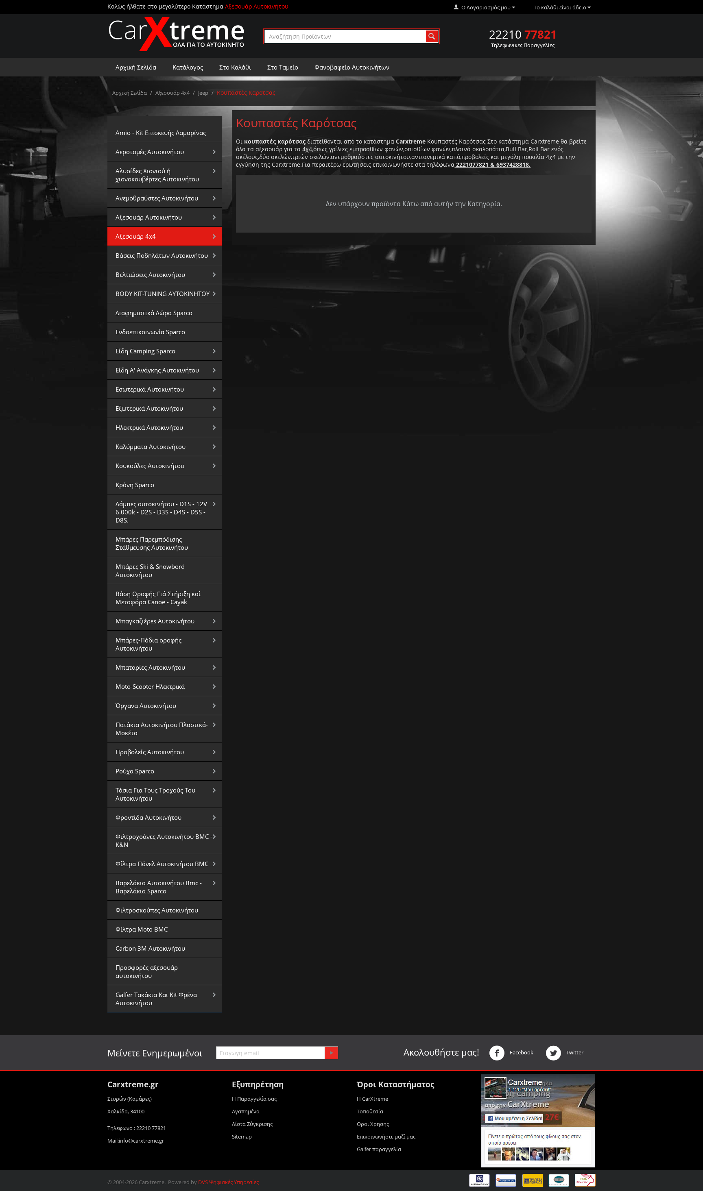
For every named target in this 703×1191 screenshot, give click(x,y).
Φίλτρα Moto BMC (142, 929)
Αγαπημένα (246, 1111)
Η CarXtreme (372, 1098)
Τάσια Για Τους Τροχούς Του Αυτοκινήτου (155, 794)
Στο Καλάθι (235, 67)
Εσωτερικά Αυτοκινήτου (150, 389)
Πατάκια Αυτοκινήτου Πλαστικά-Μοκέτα (162, 729)
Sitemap (242, 1136)
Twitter (574, 1052)
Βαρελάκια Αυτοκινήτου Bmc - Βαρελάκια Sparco (159, 887)
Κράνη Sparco (135, 485)
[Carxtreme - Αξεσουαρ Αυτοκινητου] (176, 33)
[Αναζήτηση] (432, 36)
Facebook (521, 1052)
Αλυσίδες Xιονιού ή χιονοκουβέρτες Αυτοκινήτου (157, 175)
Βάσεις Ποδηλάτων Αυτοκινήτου (162, 255)
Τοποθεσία (370, 1111)
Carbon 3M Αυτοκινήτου (150, 948)
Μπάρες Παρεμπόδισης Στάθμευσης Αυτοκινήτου (152, 543)
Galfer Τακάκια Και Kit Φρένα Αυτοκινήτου (156, 999)
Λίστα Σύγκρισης (252, 1124)
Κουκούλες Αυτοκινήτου (150, 466)
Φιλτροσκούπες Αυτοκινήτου (157, 910)
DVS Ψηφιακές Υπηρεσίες (228, 1182)
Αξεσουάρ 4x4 (172, 92)
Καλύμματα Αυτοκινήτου (151, 446)
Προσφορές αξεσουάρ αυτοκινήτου (147, 971)
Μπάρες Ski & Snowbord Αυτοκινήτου (150, 570)
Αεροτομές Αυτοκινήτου (150, 152)
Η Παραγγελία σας (254, 1098)
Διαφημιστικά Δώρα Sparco (154, 313)
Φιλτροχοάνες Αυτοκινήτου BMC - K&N (164, 840)
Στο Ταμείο (282, 67)
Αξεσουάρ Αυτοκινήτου (149, 217)
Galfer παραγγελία (379, 1149)
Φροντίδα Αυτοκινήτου (148, 817)
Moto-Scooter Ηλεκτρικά (150, 686)
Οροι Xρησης (373, 1124)
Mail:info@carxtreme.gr (135, 1140)
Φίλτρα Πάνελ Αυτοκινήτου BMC (162, 864)
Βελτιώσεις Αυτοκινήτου (150, 274)
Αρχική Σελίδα (136, 67)
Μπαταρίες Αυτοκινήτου (150, 667)
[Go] (331, 1053)
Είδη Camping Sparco (145, 351)
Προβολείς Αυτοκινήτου (150, 752)
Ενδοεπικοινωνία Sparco (150, 332)
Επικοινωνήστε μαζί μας (386, 1136)
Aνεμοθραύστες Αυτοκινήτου (157, 198)
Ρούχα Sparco (135, 771)
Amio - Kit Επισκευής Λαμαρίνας (161, 132)
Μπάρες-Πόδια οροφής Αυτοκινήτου (148, 644)
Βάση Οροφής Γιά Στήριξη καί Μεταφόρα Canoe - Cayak (158, 598)
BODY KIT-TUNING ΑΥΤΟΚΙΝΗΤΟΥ (163, 294)
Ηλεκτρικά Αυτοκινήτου (149, 427)
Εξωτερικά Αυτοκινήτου (149, 408)
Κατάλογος (187, 67)
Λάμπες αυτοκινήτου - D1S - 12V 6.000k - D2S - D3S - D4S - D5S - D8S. (161, 512)
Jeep (203, 92)
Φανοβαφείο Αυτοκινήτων (351, 67)
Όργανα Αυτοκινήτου (146, 705)
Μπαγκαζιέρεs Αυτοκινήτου (155, 621)
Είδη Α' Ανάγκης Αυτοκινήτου (157, 370)
